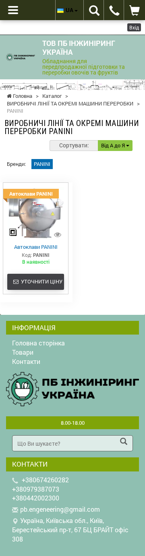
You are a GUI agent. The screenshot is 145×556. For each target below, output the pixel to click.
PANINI (42, 163)
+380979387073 (35, 489)
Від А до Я (113, 145)
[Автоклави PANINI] (35, 213)
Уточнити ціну (40, 281)
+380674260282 (45, 479)
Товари (22, 352)
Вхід (134, 27)
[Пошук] (123, 442)
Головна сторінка (38, 343)
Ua (70, 10)
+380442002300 (35, 498)
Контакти (26, 361)
